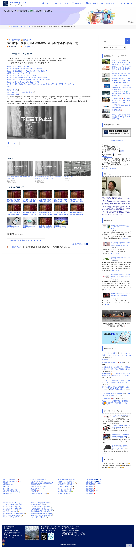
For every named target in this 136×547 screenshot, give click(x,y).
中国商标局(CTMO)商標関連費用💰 (13, 515)
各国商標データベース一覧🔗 (11, 510)
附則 (8, 86)
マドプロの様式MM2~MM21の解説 (13, 504)
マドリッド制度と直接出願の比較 (12, 508)
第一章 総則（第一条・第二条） (18, 66)
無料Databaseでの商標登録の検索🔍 (41, 503)
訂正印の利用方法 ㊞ (64, 493)
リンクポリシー (76, 527)
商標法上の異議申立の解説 (38, 486)
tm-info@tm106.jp (10, 537)
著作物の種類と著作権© (65, 490)
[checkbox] (3, 544)
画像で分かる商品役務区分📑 (11, 492)
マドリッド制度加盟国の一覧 (11, 506)
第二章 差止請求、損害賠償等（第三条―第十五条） (25, 69)
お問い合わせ (108, 157)
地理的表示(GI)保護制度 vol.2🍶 (67, 485)
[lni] (124, 3)
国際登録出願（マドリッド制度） (12, 503)
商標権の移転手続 (8, 485)
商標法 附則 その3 (69, 176)
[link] (117, 3)
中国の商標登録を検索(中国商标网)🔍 (41, 508)
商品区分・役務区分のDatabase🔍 (12, 517)
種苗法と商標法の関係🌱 (65, 492)
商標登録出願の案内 (18, 3)
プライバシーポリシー (70, 528)
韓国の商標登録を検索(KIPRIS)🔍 (40, 511)
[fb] (121, 3)
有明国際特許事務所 (116, 140)
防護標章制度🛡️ (35, 485)
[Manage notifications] (3, 540)
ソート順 (105, 47)
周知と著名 (6, 488)
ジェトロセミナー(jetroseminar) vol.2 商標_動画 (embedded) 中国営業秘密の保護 (121, 87)
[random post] (107, 416)
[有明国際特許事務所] (116, 132)
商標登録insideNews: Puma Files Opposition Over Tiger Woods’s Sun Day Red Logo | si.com (120, 447)
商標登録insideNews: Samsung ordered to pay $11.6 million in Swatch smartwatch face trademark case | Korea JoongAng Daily (121, 244)
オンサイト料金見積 (109, 169)
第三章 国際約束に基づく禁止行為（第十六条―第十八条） (28, 71)
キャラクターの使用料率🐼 (66, 486)
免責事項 (66, 527)
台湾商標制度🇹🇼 (90, 493)
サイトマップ (75, 535)
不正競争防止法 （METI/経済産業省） (20, 92)
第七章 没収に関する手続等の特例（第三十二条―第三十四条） (29, 80)
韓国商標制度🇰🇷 (90, 492)
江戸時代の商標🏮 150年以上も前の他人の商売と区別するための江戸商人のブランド (121, 100)
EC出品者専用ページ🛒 (37, 488)
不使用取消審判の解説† (37, 481)
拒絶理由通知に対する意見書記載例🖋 (42, 483)
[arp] (131, 3)
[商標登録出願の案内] (5, 3)
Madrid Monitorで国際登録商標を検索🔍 (42, 515)
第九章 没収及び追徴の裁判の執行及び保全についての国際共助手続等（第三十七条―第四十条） (41, 84)
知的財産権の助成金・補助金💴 (40, 493)
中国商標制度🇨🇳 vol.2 (92, 490)
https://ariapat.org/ (109, 153)
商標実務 (105, 359)
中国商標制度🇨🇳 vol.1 (92, 488)
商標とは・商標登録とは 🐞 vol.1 (112, 362)
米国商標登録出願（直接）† (94, 483)
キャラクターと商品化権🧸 (66, 488)
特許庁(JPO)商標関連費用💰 (11, 511)
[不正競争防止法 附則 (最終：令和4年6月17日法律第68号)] (20, 168)
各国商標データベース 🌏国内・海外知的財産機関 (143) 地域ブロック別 (121, 93)
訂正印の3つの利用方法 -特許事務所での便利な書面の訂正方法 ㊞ (121, 69)
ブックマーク (14, 143)
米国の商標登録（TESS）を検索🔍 (41, 506)
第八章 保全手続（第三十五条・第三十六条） (23, 82)
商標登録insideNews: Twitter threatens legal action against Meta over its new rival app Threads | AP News (120, 436)
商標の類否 (6, 486)
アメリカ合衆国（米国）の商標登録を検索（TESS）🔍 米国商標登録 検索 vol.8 (121, 117)
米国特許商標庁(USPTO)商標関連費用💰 (14, 513)
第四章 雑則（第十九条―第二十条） (20, 73)
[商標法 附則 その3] (77, 168)
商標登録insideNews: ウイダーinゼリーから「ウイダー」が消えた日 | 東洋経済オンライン (121, 80)
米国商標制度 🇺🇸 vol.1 (118, 110)
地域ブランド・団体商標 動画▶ (67, 481)
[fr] (128, 3)
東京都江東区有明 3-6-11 (12, 530)
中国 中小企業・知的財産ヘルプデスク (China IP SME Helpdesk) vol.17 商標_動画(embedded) (120, 276)
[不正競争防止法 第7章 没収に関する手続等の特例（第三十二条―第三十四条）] (48, 168)
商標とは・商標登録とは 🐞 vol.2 (12, 481)
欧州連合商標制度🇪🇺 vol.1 (93, 479)
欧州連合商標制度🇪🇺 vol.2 (93, 481)
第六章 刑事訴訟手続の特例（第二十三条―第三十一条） (27, 77)
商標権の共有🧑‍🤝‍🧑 (7, 493)
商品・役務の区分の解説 (10, 490)
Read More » (126, 238)
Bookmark (66, 535)
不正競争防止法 (26, 26)
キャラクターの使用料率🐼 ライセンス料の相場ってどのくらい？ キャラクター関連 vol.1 (121, 62)
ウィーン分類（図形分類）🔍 (39, 517)
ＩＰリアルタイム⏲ (36, 492)
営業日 (122, 151)
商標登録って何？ (8, 483)
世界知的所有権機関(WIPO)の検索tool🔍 (42, 513)
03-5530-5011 (9, 535)
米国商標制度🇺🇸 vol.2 (92, 486)
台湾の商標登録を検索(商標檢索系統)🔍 (42, 510)
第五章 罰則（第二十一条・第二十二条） (22, 75)
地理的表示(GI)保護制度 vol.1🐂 (67, 483)
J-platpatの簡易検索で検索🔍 (39, 504)
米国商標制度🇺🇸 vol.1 (92, 485)
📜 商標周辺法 (13, 26)
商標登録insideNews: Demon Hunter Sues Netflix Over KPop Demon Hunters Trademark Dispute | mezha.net (120, 295)
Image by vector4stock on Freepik (74, 532)
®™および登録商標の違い (38, 479)
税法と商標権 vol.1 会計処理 (66, 479)
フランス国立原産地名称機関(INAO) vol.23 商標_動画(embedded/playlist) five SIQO (120, 226)
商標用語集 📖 (35, 490)
